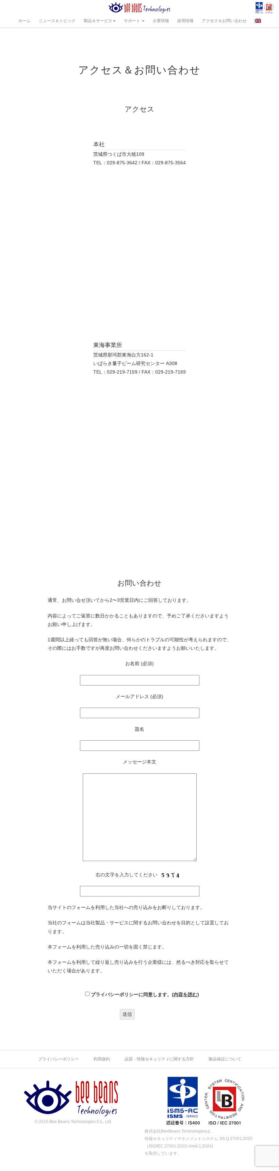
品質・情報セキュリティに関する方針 (159, 1059)
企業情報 (161, 20)
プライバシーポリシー (58, 1059)
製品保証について (225, 1059)
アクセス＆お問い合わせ (224, 20)
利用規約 (102, 1059)
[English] (257, 20)
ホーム (24, 20)
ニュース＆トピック (57, 20)
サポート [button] (132, 20)
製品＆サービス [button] (98, 20)
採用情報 (185, 20)
